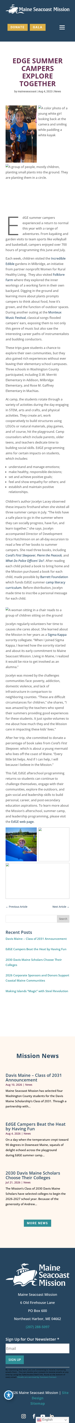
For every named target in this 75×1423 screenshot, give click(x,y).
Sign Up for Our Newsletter (32, 1339)
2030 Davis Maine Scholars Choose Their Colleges (33, 1175)
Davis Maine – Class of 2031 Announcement (36, 939)
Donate (18, 27)
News (57, 91)
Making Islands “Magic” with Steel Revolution (37, 991)
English (47, 1419)
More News (37, 1223)
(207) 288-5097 (37, 1326)
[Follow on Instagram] (23, 1416)
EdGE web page (22, 822)
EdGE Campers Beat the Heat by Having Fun (36, 949)
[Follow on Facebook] (33, 1416)
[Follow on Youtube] (42, 1416)
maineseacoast (27, 91)
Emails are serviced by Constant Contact (37, 1377)
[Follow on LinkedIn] (51, 1416)
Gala (37, 27)
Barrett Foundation (54, 577)
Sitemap (37, 1403)
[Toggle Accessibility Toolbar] (8, 1395)
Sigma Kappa (57, 635)
